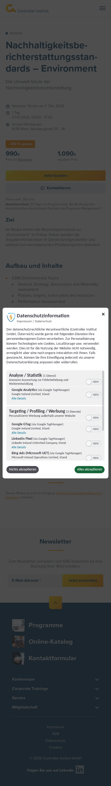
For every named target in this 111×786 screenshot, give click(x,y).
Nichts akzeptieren (22, 469)
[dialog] (55, 393)
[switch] (93, 381)
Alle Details (19, 398)
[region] (55, 415)
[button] (88, 381)
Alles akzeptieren (89, 469)
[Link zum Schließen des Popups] (103, 315)
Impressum (24, 321)
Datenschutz (43, 321)
